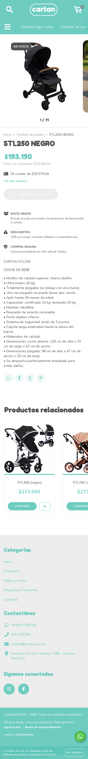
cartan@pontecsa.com (28, 644)
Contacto (11, 599)
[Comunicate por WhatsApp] (80, 736)
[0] (78, 11)
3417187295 (21, 634)
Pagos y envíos (15, 580)
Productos (11, 571)
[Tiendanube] (19, 735)
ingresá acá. (12, 727)
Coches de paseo (30, 134)
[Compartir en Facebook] (20, 380)
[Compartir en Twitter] (30, 380)
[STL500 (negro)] (45, 506)
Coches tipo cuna (37, 27)
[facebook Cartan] (23, 689)
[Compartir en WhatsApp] (8, 378)
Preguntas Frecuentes (21, 590)
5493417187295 (23, 625)
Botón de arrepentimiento (43, 727)
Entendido (74, 752)
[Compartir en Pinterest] (40, 380)
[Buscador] (9, 9)
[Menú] (7, 27)
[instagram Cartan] (9, 689)
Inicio (7, 134)
